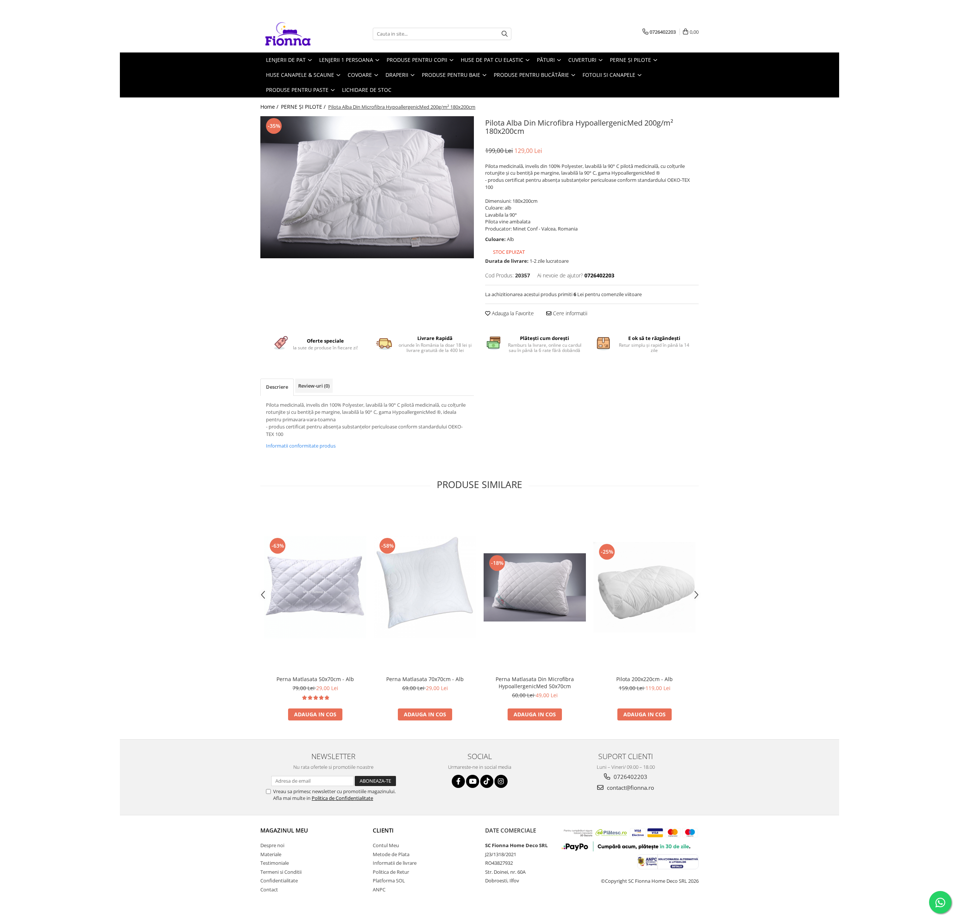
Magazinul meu (284, 830)
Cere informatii (569, 313)
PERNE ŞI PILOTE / (304, 106)
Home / (270, 106)
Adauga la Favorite (512, 313)
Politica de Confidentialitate (342, 798)
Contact (269, 889)
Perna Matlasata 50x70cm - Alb (315, 679)
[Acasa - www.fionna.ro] (297, 34)
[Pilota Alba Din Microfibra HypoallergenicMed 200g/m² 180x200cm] (367, 187)
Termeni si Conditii (281, 872)
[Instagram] (501, 781)
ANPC (379, 889)
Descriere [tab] (277, 386)
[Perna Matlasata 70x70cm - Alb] (425, 587)
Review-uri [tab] (314, 385)
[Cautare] (504, 34)
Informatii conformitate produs (301, 445)
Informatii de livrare (395, 863)
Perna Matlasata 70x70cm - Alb (425, 679)
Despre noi (272, 845)
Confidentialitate (279, 880)
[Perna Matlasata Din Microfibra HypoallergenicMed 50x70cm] (535, 587)
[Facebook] (458, 781)
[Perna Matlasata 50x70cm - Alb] (315, 587)
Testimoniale (274, 863)
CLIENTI (383, 830)
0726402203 (629, 776)
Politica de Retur (391, 872)
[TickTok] (486, 781)
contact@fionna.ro (629, 787)
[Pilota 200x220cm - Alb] (644, 587)
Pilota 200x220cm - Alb (644, 679)
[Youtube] (472, 781)
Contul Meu (386, 845)
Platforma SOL (389, 880)
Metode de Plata (391, 854)
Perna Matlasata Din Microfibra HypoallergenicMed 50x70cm (535, 682)
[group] (367, 187)
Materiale (270, 854)
